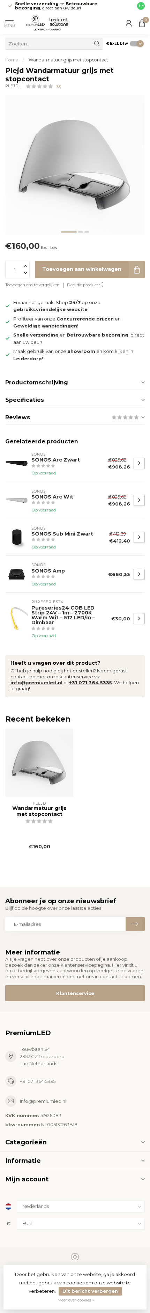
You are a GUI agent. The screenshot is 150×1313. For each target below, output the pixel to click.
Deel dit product (83, 284)
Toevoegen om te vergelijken (32, 284)
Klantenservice (75, 993)
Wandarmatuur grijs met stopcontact (68, 59)
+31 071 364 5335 (90, 682)
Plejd (11, 86)
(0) (58, 86)
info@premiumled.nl (36, 682)
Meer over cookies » (76, 1300)
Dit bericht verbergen (90, 1291)
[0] (142, 23)
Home (11, 59)
